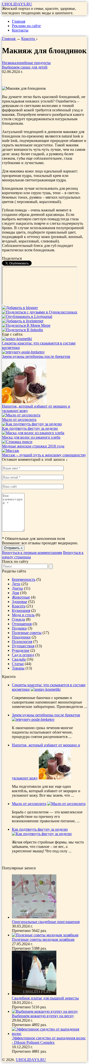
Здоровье (19, 602)
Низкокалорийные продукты (26, 63)
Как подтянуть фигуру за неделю (30, 428)
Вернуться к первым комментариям (32, 552)
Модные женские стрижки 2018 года (33, 446)
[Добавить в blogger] (20, 308)
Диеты (17, 588)
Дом (15, 593)
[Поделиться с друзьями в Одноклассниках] (39, 312)
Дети (16, 584)
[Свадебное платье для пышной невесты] (34, 994)
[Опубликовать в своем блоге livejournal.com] (27, 316)
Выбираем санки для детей (24, 67)
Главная (18, 21)
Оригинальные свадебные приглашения (46, 922)
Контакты (20, 30)
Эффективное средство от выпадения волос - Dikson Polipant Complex (49, 1040)
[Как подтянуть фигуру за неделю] (32, 424)
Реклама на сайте (26, 26)
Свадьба (19, 659)
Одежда (18, 619)
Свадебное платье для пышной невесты (45, 998)
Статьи (18, 664)
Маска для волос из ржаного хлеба (31, 437)
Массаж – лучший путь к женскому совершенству (44, 455)
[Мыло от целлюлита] (21, 415)
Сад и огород (23, 655)
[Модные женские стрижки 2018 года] (17, 442)
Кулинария (21, 610)
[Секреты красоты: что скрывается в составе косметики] (17, 339)
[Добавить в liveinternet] (22, 321)
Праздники (21, 637)
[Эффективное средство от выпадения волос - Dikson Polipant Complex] (49, 1033)
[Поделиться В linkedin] (22, 330)
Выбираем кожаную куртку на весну (43, 1016)
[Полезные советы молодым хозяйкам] (45, 935)
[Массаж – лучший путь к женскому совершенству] (10, 450)
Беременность (23, 579)
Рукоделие (20, 650)
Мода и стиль (23, 615)
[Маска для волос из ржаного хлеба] (33, 433)
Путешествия (23, 646)
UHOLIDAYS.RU (17, 4)
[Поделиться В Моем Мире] (26, 325)
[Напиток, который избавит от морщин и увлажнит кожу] (24, 402)
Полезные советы (27, 633)
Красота (18, 606)
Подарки (19, 628)
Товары (18, 668)
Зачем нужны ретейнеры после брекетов (36, 356)
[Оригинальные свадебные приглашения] (34, 917)
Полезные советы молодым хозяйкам (43, 939)
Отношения (22, 624)
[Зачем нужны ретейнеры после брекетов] (23, 352)
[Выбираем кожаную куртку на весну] (45, 1011)
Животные (21, 597)
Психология (22, 641)
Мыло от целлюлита (19, 419)
